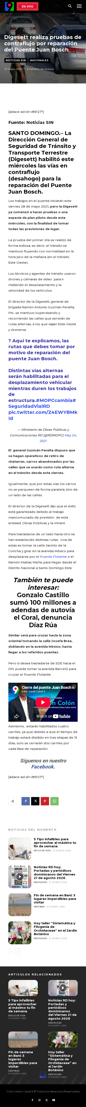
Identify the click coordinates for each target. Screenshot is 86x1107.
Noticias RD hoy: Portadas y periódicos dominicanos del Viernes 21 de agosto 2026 (54, 872)
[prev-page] (11, 951)
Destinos (39, 906)
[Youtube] (53, 1100)
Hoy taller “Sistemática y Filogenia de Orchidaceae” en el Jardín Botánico (55, 928)
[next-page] (17, 951)
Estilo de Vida (42, 850)
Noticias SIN (16, 60)
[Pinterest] (45, 801)
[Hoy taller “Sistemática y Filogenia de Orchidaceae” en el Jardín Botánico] (19, 932)
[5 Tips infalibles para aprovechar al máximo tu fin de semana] (19, 848)
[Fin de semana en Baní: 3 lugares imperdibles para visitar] (19, 904)
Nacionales (39, 60)
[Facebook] (26, 801)
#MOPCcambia (54, 400)
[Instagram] (39, 1100)
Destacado (40, 882)
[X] (35, 801)
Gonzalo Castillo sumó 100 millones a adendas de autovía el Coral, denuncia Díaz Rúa (43, 610)
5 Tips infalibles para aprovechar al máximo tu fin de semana (55, 842)
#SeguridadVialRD (42, 403)
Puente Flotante (53, 557)
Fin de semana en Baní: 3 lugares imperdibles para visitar (55, 898)
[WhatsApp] (54, 801)
